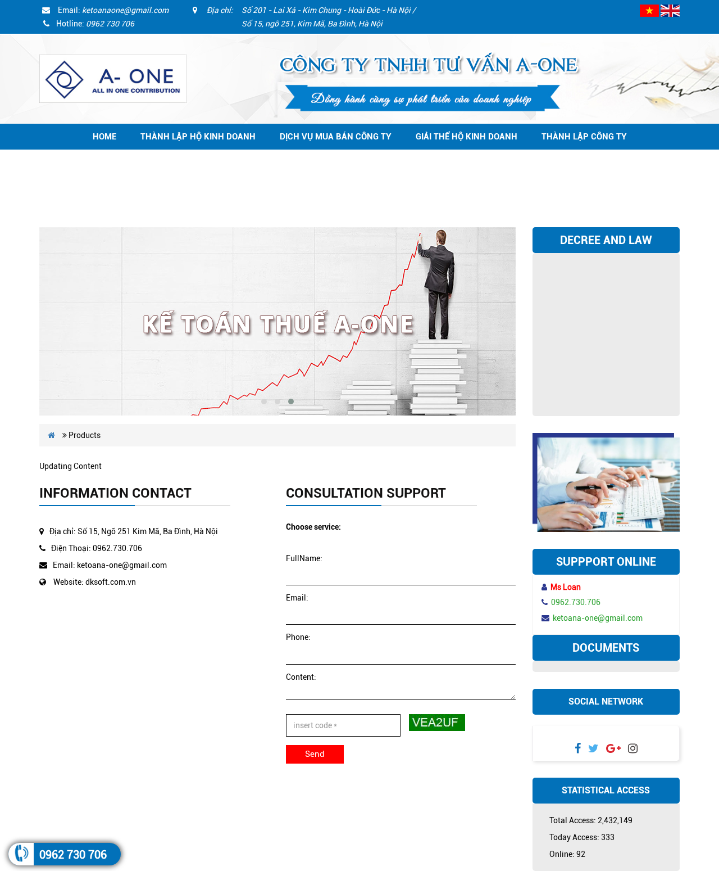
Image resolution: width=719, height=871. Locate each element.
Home (104, 137)
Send (315, 754)
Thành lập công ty (584, 137)
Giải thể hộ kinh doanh (466, 137)
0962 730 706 (73, 854)
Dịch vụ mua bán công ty (336, 137)
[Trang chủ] (112, 78)
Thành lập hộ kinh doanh (198, 137)
